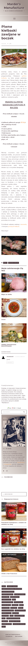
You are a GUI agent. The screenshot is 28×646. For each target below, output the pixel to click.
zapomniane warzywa (19, 624)
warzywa (4, 621)
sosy (3, 618)
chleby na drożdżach (8, 591)
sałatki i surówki (19, 615)
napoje (20, 607)
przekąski (15, 613)
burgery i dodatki (12, 586)
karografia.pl (17, 643)
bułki (3, 586)
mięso (5, 262)
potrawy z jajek (6, 613)
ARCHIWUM (8, 494)
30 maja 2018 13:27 (20, 356)
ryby (11, 615)
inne (14, 599)
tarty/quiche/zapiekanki (13, 618)
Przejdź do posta (7, 297)
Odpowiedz (10, 362)
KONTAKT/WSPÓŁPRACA (13, 634)
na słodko (13, 607)
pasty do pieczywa (20, 610)
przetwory (5, 615)
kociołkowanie (18, 602)
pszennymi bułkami (13, 226)
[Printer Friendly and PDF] (14, 408)
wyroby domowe (6, 624)
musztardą (24, 224)
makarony (15, 605)
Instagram (18, 636)
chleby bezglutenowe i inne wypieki (11, 588)
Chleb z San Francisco (9, 573)
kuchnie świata (6, 605)
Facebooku (21, 462)
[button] (14, 18)
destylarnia (5, 596)
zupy (3, 626)
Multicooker (5, 607)
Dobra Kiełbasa (15, 596)
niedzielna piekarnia (7, 610)
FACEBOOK (9, 636)
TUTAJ (23, 122)
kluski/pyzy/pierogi (7, 602)
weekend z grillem (13, 262)
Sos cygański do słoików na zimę (13, 549)
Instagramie (7, 464)
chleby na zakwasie (7, 594)
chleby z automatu (20, 594)
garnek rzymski (6, 599)
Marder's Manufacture (14, 6)
